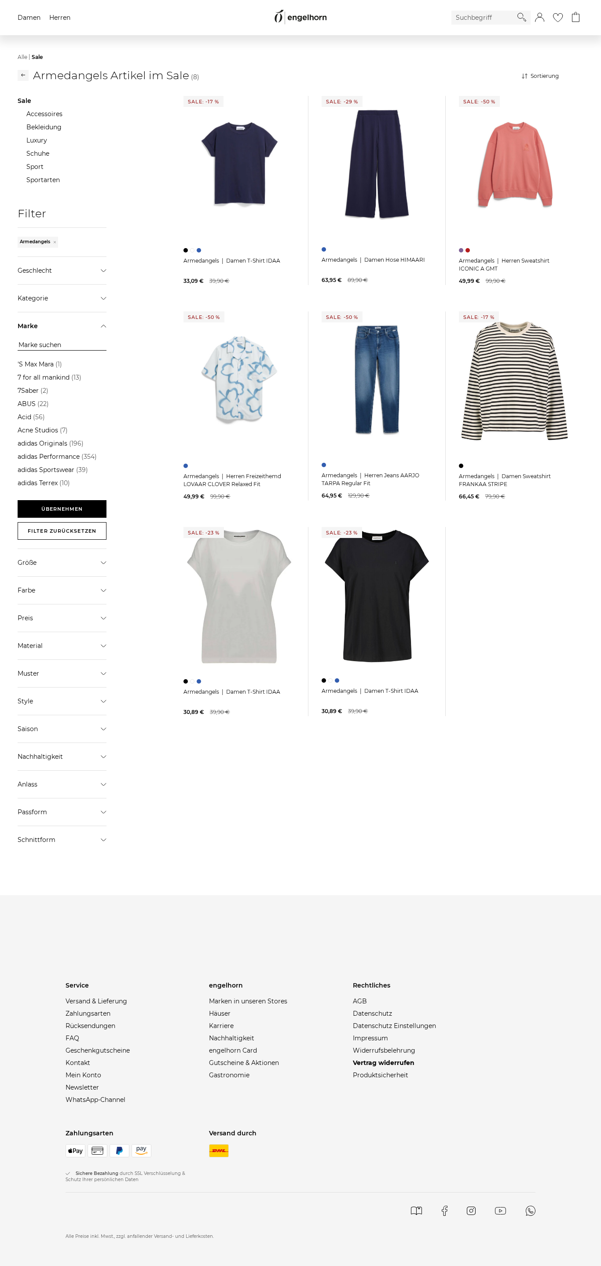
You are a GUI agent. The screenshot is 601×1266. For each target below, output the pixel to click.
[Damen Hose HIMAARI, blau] (325, 249)
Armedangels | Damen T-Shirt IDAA (231, 260)
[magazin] (416, 1211)
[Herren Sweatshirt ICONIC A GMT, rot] (468, 250)
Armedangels (35, 242)
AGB (360, 1001)
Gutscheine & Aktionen (244, 1063)
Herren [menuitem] (59, 18)
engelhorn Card (233, 1050)
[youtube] (500, 1211)
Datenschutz (372, 1013)
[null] (239, 165)
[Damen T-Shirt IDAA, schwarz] (186, 250)
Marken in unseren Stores (248, 1001)
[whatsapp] (530, 1211)
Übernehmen (62, 509)
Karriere (221, 1026)
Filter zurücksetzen (62, 531)
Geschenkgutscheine (98, 1050)
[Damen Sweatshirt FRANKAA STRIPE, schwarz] (462, 466)
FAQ (72, 1038)
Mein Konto (83, 1075)
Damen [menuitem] (29, 18)
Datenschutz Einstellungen (394, 1026)
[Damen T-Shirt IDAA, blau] (200, 250)
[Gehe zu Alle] (23, 75)
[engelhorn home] (300, 17)
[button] (540, 17)
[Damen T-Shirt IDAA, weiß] (193, 250)
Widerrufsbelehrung (384, 1050)
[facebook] (444, 1211)
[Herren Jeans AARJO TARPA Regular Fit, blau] (325, 465)
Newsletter (82, 1087)
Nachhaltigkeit (231, 1038)
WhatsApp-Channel (95, 1100)
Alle (22, 57)
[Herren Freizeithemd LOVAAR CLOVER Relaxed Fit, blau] (186, 466)
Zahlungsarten (88, 1013)
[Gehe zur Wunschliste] (558, 17)
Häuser (220, 1013)
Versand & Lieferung (96, 1001)
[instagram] (471, 1211)
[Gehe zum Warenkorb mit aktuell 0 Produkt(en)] (576, 17)
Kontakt (78, 1063)
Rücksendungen (90, 1026)
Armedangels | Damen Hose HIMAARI (373, 259)
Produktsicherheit (380, 1075)
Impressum (370, 1038)
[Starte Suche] (521, 17)
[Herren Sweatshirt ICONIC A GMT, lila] (462, 250)
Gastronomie (229, 1075)
